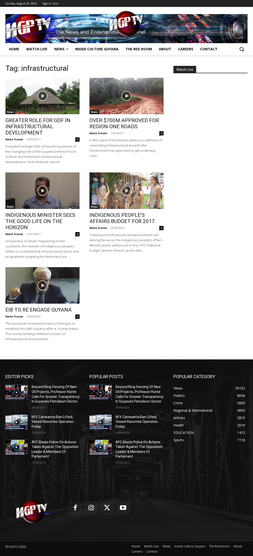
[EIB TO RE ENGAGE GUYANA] (42, 285)
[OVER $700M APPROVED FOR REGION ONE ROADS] (126, 96)
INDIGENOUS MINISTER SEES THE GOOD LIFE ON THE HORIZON (40, 221)
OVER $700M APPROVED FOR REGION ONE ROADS (124, 123)
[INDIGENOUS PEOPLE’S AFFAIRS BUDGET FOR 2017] (126, 190)
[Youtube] (123, 508)
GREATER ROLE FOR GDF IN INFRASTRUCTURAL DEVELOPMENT (37, 126)
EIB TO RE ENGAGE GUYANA (38, 310)
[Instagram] (91, 508)
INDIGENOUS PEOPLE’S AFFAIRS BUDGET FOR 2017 (122, 218)
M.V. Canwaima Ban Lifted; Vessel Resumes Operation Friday (53, 421)
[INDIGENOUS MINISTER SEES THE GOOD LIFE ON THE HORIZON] (42, 190)
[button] (242, 49)
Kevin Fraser (14, 139)
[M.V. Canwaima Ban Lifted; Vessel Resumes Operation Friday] (16, 422)
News (10, 112)
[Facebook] (75, 508)
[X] (107, 508)
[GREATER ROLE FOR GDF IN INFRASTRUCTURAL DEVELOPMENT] (42, 96)
